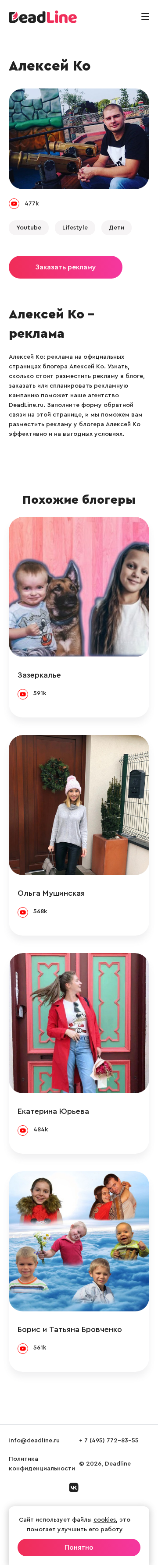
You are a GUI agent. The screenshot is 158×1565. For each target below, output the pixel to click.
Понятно (79, 1547)
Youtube (28, 228)
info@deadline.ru (34, 1441)
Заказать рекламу (65, 267)
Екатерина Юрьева (53, 1111)
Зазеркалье (39, 675)
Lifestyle (75, 228)
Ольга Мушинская (51, 893)
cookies (104, 1520)
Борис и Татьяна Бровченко (70, 1329)
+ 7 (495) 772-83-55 (109, 1441)
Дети (116, 228)
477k (32, 204)
